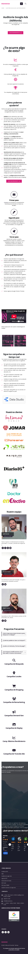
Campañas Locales (14, 676)
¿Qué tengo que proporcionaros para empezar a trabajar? (14, 634)
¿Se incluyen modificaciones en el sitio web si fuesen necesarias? (12, 652)
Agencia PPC (4, 878)
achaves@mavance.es (5, 584)
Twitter (5, 548)
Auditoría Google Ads (6, 876)
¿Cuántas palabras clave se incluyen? (14, 640)
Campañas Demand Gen (14, 715)
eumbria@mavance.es (5, 621)
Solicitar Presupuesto (14, 32)
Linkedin (8, 932)
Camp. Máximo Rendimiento (14, 741)
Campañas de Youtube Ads (14, 754)
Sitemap (16, 945)
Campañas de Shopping (14, 690)
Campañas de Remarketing (14, 702)
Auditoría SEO (4, 871)
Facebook (3, 548)
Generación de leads (6, 880)
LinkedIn (8, 548)
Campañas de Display (14, 728)
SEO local (3, 883)
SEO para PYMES (5, 885)
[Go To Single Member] (14, 526)
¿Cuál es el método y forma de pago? (14, 646)
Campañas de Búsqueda (14, 664)
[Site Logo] (5, 4)
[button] (21, 3)
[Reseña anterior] (10, 844)
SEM (2, 873)
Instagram (5, 932)
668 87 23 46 (7, 898)
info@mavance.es (8, 901)
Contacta (6, 202)
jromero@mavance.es (10, 548)
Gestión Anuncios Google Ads (8, 887)
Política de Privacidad (9, 945)
